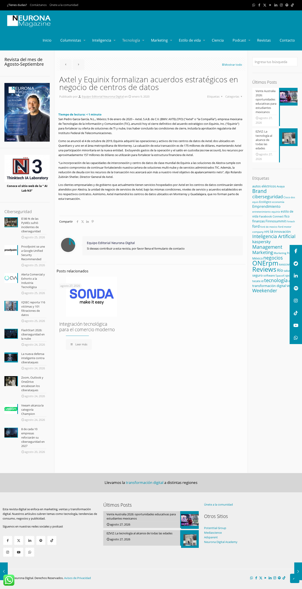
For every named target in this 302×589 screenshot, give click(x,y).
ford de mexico (268, 226)
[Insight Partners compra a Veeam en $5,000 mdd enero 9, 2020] (298, 571)
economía (278, 202)
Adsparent (211, 537)
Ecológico (265, 202)
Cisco (286, 197)
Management (267, 246)
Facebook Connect (271, 216)
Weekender (264, 290)
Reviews (264, 269)
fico (286, 216)
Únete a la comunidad (64, 5)
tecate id (258, 281)
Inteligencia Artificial (273, 236)
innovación (282, 231)
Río (280, 270)
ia (271, 231)
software (269, 275)
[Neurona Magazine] (29, 20)
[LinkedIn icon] (275, 5)
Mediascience (213, 533)
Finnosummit (276, 221)
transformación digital (269, 285)
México (257, 258)
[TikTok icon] (292, 5)
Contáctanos (38, 5)
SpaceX (280, 275)
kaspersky (261, 241)
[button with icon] (8, 540)
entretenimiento (261, 211)
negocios (273, 257)
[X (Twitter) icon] (264, 5)
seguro (257, 275)
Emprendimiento (266, 206)
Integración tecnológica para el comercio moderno (87, 327)
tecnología (276, 280)
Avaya (281, 186)
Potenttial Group (215, 528)
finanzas (258, 221)
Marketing (262, 252)
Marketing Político (285, 253)
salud (287, 271)
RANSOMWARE (287, 264)
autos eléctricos (264, 186)
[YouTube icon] (270, 5)
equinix (275, 211)
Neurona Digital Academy (220, 542)
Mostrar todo (233, 65)
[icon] (287, 5)
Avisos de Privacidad (77, 578)
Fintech (291, 221)
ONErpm (265, 263)
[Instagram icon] (281, 5)
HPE (266, 231)
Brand (259, 191)
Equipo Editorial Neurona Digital (103, 96)
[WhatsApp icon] (253, 5)
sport (288, 275)
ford (256, 226)
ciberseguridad (267, 197)
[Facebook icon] (259, 5)
